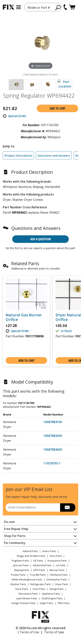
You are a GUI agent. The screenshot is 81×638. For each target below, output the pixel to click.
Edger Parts (46, 603)
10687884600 (52, 449)
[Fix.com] (8, 7)
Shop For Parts (14, 536)
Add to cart (57, 108)
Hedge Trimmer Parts (23, 603)
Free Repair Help (16, 529)
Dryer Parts (61, 584)
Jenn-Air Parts (21, 565)
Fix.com (9, 522)
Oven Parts (39, 589)
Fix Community (14, 543)
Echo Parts (56, 556)
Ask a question (40, 239)
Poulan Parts (18, 574)
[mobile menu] (18, 7)
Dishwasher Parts (57, 579)
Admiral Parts (30, 551)
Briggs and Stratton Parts (31, 556)
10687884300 (52, 436)
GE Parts (38, 560)
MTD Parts (39, 570)
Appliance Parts (51, 593)
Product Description (18, 155)
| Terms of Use (28, 632)
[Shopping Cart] (72, 7)
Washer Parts (18, 584)
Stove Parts (21, 589)
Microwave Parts (28, 593)
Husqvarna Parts (57, 560)
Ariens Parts (49, 551)
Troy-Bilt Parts (38, 574)
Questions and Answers (53, 155)
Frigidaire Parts (20, 560)
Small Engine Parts (52, 598)
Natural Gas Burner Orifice (24, 317)
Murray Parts (57, 570)
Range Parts (57, 589)
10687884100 (52, 422)
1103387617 (51, 463)
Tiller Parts (63, 603)
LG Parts (61, 565)
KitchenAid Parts (42, 565)
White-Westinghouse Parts (27, 579)
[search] (58, 7)
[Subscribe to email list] (67, 507)
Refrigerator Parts (40, 584)
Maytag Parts (21, 570)
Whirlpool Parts (59, 574)
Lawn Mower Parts (26, 598)
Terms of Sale (54, 632)
